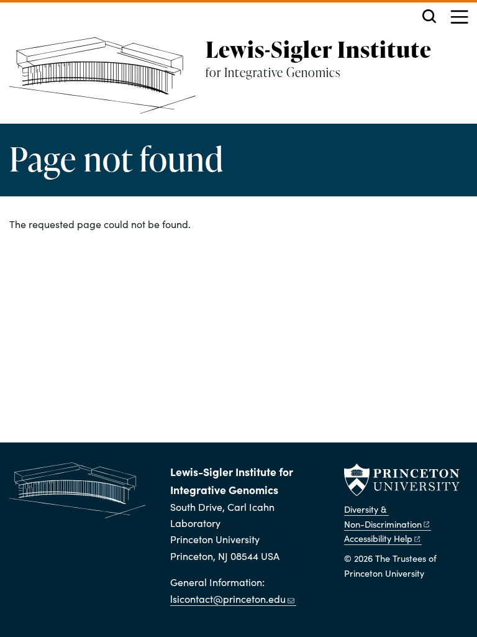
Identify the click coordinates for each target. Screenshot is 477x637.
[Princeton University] (402, 479)
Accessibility (378, 538)
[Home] (107, 80)
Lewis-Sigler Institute (319, 49)
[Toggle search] (429, 16)
